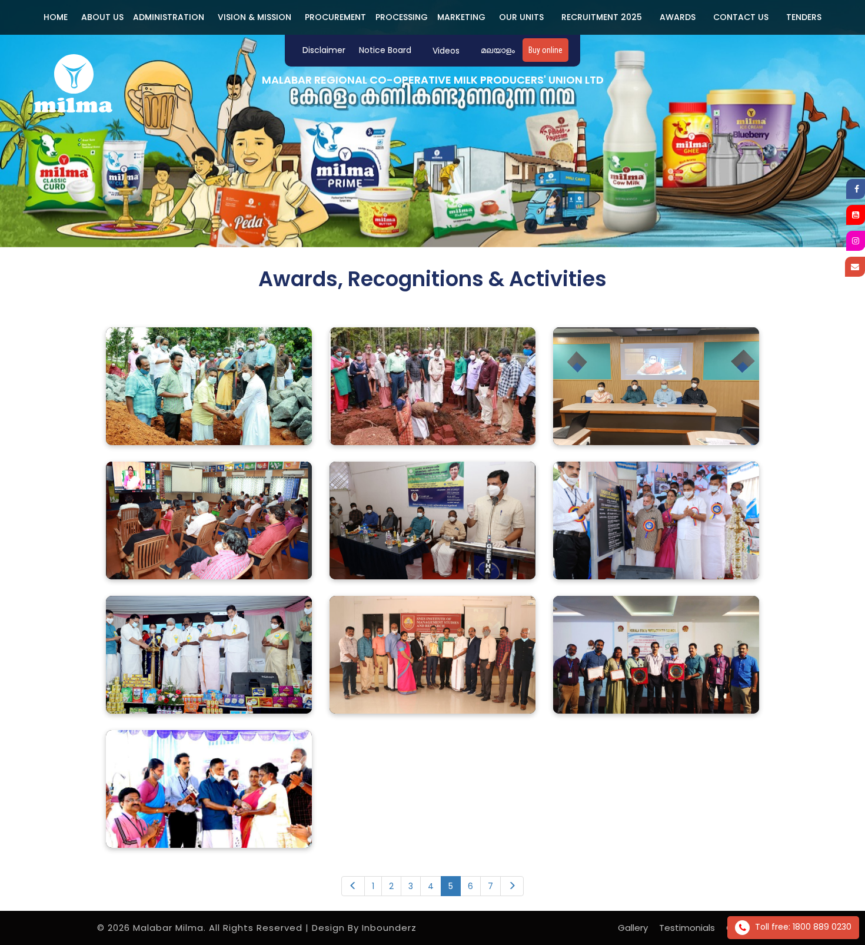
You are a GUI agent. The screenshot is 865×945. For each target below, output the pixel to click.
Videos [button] (446, 51)
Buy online (545, 50)
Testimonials (687, 927)
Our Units (521, 17)
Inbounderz (389, 927)
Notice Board (385, 50)
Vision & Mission (254, 17)
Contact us (740, 17)
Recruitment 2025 (601, 17)
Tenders (803, 17)
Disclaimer (323, 50)
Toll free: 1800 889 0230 (802, 927)
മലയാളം (498, 50)
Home (56, 17)
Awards (678, 17)
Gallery (633, 927)
